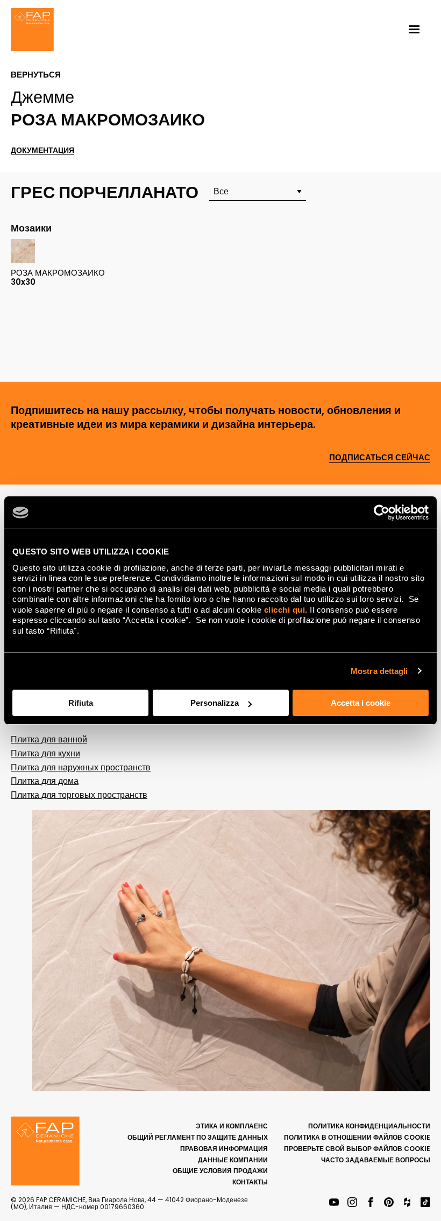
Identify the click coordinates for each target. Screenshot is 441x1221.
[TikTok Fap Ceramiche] (425, 1203)
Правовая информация (224, 1148)
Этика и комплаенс (232, 1126)
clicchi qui (284, 609)
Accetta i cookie (360, 702)
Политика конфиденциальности (369, 1126)
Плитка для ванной (49, 739)
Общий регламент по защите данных (197, 1137)
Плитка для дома (45, 781)
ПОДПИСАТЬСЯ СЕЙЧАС (379, 458)
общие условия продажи (220, 1170)
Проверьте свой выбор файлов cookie (357, 1148)
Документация (42, 150)
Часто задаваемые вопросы (375, 1159)
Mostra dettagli (379, 671)
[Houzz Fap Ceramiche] (407, 1203)
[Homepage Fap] (32, 30)
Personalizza (214, 702)
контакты (250, 1182)
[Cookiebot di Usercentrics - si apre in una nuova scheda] (382, 512)
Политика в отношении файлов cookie (357, 1137)
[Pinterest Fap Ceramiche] (389, 1203)
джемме (42, 97)
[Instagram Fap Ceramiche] (352, 1203)
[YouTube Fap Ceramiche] (334, 1203)
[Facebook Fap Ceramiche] (370, 1203)
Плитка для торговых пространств (79, 795)
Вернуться (36, 75)
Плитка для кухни (45, 753)
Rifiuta (80, 702)
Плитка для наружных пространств (81, 767)
